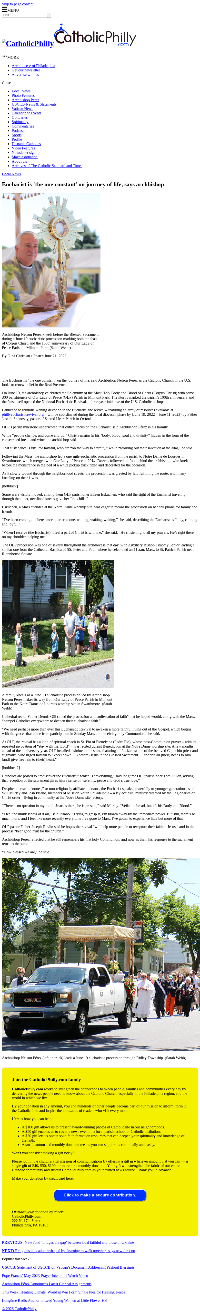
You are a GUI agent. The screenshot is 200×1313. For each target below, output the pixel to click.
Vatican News (22, 109)
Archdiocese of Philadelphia (33, 66)
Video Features (23, 148)
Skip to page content (17, 4)
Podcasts (18, 130)
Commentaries (23, 126)
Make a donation (25, 157)
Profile (17, 139)
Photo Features (23, 95)
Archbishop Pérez (25, 100)
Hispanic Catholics (26, 144)
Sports (16, 135)
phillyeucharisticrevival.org (23, 414)
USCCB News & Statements (34, 104)
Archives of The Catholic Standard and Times (47, 166)
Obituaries (20, 117)
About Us (19, 161)
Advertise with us (25, 74)
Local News (21, 91)
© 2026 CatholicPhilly (19, 1309)
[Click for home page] (69, 43)
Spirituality (20, 122)
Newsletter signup (26, 152)
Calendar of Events (26, 113)
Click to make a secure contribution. (100, 1195)
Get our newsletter (26, 70)
